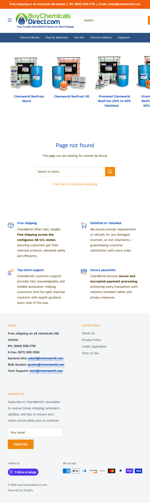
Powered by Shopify (20, 490)
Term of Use (90, 353)
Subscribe (21, 444)
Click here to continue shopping (75, 184)
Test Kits (79, 37)
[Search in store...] (110, 171)
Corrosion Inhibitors (101, 37)
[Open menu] (10, 20)
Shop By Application (56, 37)
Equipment (124, 37)
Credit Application (94, 346)
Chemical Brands (29, 37)
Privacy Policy (91, 340)
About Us (88, 333)
